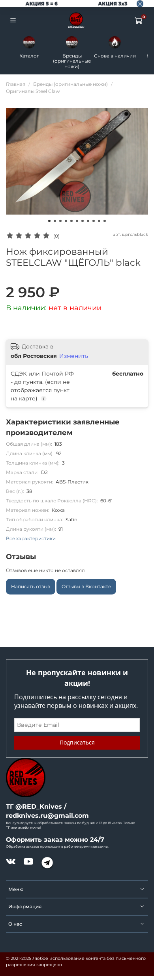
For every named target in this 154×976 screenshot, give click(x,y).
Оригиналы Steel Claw (33, 91)
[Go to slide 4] (66, 221)
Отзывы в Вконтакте (86, 586)
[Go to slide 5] (71, 221)
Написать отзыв (30, 586)
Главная (15, 84)
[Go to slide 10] (99, 221)
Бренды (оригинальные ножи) (72, 61)
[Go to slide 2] (55, 221)
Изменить (73, 355)
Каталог (29, 56)
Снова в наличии (115, 56)
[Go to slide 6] (77, 221)
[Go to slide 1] (49, 221)
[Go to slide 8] (88, 221)
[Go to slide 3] (60, 221)
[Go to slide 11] (104, 221)
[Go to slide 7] (82, 221)
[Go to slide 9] (93, 221)
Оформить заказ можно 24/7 (55, 839)
